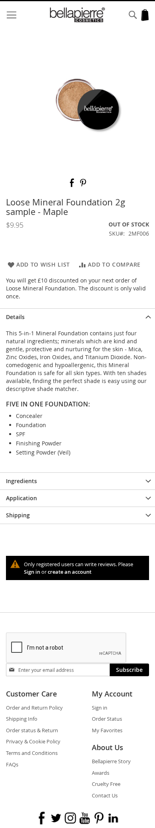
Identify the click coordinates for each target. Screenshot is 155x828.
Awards (100, 772)
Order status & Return (32, 730)
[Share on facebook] (72, 185)
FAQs (12, 764)
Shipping (18, 515)
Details (15, 317)
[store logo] (77, 15)
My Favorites (107, 730)
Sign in (32, 571)
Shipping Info (21, 718)
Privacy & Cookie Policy (33, 741)
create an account (69, 571)
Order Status (107, 718)
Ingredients (21, 481)
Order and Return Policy (34, 707)
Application (21, 498)
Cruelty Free (106, 783)
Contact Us (105, 795)
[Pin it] (83, 185)
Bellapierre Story (111, 761)
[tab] (77, 316)
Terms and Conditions (32, 752)
